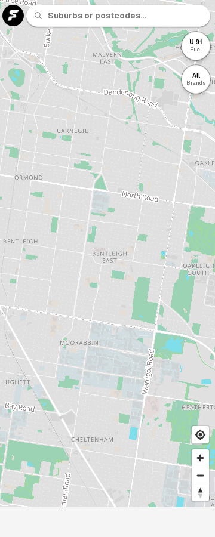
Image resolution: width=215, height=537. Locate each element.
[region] (107, 253)
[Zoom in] (200, 458)
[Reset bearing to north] (200, 492)
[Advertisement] (107, 522)
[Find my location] (200, 434)
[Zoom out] (200, 475)
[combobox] (125, 15)
